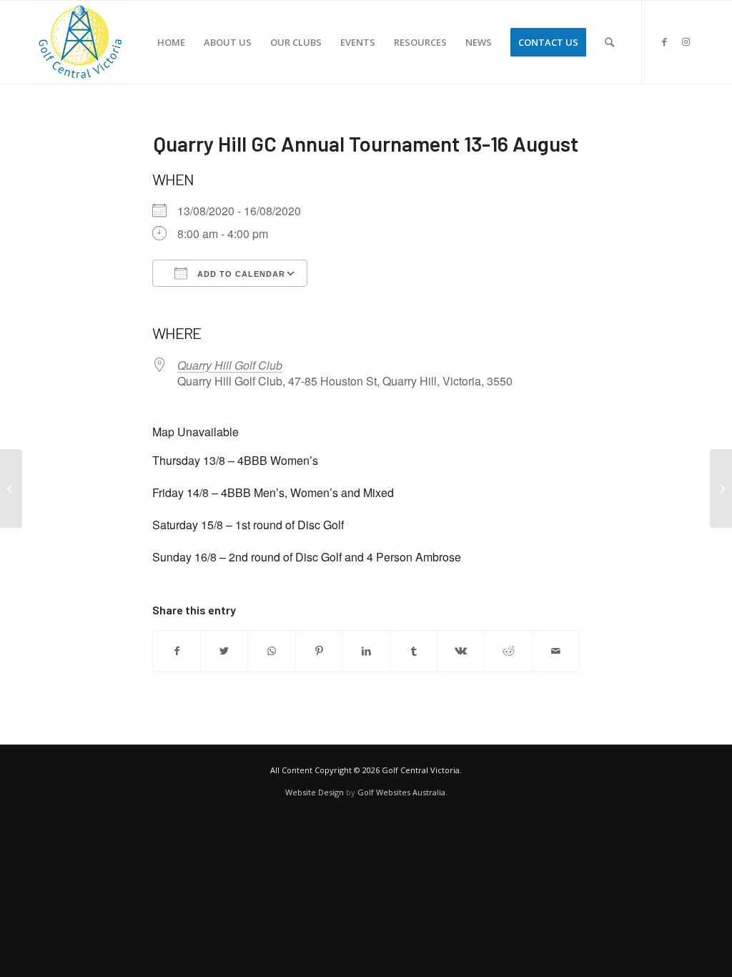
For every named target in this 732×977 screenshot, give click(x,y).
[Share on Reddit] (508, 651)
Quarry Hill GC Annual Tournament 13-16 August (366, 143)
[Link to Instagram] (685, 41)
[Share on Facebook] (176, 651)
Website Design (314, 792)
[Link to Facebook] (664, 41)
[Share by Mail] (556, 651)
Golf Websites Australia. (402, 792)
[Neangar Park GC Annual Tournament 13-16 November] (11, 488)
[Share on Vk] (460, 651)
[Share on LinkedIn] (366, 651)
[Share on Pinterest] (319, 651)
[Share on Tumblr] (413, 651)
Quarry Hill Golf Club (229, 365)
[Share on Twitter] (224, 651)
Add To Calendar (239, 274)
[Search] (609, 42)
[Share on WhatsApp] (271, 651)
